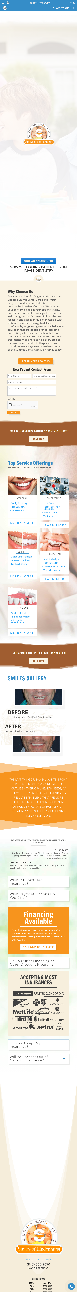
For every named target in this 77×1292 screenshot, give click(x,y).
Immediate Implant (20, 616)
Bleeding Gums (51, 512)
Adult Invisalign (51, 559)
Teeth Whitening (19, 564)
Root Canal (48, 503)
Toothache (48, 516)
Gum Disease (17, 510)
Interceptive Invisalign (54, 566)
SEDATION (11, 467)
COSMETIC (36, 467)
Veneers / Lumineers (21, 560)
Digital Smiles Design (21, 556)
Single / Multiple (19, 613)
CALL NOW (39, 439)
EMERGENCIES (46, 467)
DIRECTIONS (42, 1268)
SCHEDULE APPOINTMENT (40, 3)
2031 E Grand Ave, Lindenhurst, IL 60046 (38, 1260)
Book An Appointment (38, 261)
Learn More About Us (36, 361)
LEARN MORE (22, 523)
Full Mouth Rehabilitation (18, 621)
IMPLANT (19, 467)
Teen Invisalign (50, 562)
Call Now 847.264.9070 (38, 947)
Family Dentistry (19, 503)
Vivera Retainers (51, 570)
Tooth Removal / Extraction (51, 507)
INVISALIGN (27, 467)
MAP (30, 1268)
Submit (13, 413)
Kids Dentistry (18, 506)
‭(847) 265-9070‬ (38, 1264)
